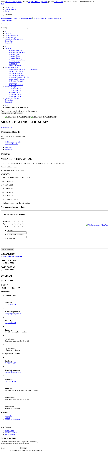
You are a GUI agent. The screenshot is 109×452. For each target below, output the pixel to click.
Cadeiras (8, 33)
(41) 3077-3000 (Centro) (13, 2)
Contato (7, 418)
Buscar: (3, 27)
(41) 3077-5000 (10, 323)
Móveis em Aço (10, 37)
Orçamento (9, 43)
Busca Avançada (10, 434)
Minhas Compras (11, 433)
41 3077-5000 (58, 2)
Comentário (11, 239)
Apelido (10, 230)
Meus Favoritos (10, 9)
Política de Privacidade (12, 420)
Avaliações (8, 149)
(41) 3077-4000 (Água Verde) (38, 2)
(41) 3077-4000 (10, 363)
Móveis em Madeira (12, 35)
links (2, 4)
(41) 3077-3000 (10, 304)
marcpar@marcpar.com (11, 256)
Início (7, 105)
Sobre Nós (8, 416)
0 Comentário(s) (6, 127)
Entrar (7, 11)
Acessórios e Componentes (14, 39)
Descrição (8, 147)
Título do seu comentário (15, 234)
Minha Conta (9, 7)
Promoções (9, 41)
